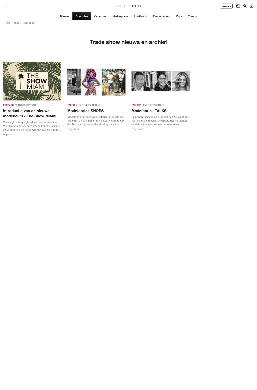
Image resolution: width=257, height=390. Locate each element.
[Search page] (245, 6)
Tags (16, 22)
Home (7, 22)
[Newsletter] (238, 6)
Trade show (29, 22)
